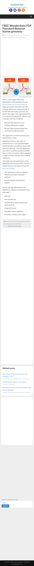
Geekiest (4, 37)
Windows (10, 37)
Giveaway (27, 221)
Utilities (23, 37)
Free (5, 35)
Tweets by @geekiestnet (9, 500)
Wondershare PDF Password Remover (15, 104)
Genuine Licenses (25, 35)
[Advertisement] (17, 57)
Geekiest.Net (17, 5)
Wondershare (17, 37)
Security (7, 224)
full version (11, 221)
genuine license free (19, 221)
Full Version (16, 35)
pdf (4, 224)
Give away (9, 35)
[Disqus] (17, 421)
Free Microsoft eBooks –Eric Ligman (14, 382)
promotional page (8, 168)
